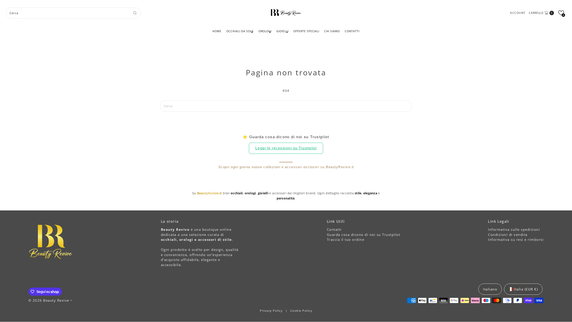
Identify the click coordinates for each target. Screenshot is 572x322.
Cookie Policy (301, 311)
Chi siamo (332, 31)
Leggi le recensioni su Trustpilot (286, 148)
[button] (561, 13)
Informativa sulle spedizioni (514, 229)
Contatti (352, 31)
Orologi (265, 31)
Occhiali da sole (239, 31)
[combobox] (73, 13)
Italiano (490, 289)
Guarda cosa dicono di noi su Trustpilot (363, 234)
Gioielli (282, 31)
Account (518, 13)
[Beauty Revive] (286, 12)
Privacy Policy (272, 311)
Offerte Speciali (306, 31)
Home (216, 31)
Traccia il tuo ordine (345, 239)
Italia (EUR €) (526, 289)
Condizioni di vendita (508, 234)
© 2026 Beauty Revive (49, 300)
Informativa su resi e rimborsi (516, 239)
